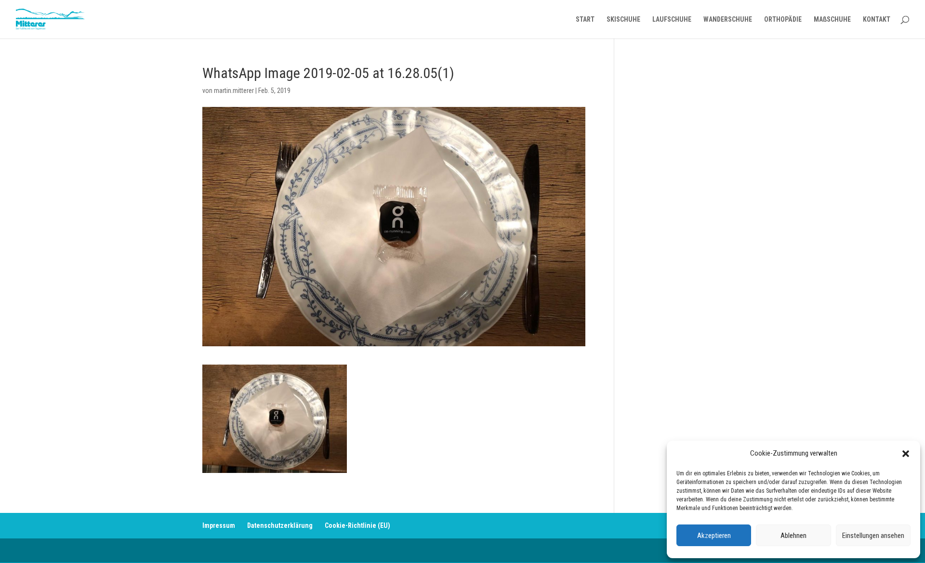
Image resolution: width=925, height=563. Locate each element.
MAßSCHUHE (832, 19)
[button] (906, 453)
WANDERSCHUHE (727, 19)
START (585, 19)
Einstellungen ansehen (873, 535)
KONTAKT (876, 19)
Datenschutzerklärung (280, 525)
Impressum (218, 525)
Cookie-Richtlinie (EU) (357, 525)
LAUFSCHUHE (671, 19)
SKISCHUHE (623, 19)
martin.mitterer (234, 90)
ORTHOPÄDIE (783, 19)
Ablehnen (793, 535)
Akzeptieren (714, 535)
